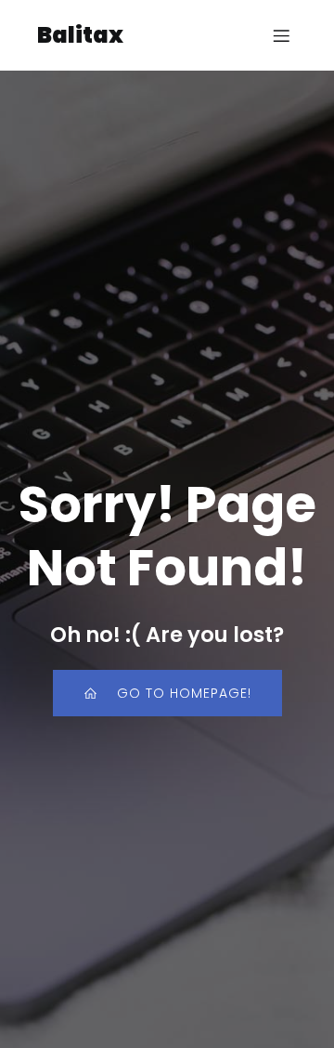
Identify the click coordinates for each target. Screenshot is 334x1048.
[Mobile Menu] (281, 35)
